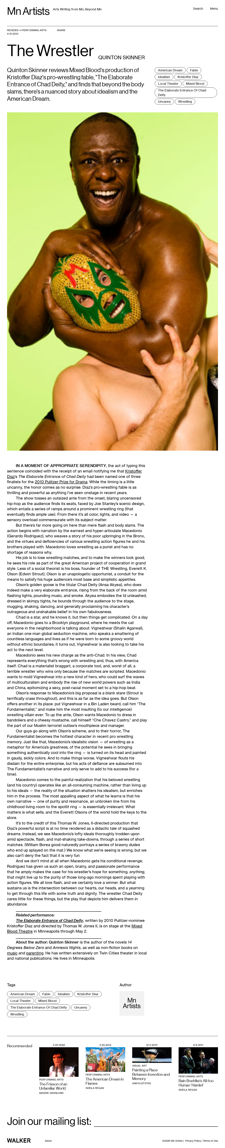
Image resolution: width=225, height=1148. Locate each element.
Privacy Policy (193, 1140)
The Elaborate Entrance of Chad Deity (182, 92)
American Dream (170, 70)
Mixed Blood (195, 83)
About (48, 1141)
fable (194, 70)
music (12, 953)
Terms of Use (210, 1140)
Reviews (12, 30)
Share (61, 30)
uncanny (164, 101)
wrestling (185, 101)
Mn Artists (28, 11)
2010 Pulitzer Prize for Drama (61, 481)
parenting (34, 953)
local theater (168, 83)
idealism (164, 77)
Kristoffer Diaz (188, 77)
